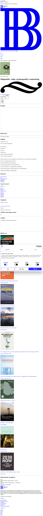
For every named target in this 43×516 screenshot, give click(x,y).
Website (7, 95)
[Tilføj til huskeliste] (2, 101)
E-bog (4, 96)
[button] (21, 144)
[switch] (16, 264)
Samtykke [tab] (7, 249)
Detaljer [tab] (21, 249)
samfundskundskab (3, 178)
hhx (1, 177)
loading (2, 99)
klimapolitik (2, 180)
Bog (1, 96)
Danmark (2, 181)
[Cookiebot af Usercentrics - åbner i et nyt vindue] (37, 246)
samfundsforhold (3, 176)
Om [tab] (35, 249)
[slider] (21, 69)
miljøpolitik (2, 179)
